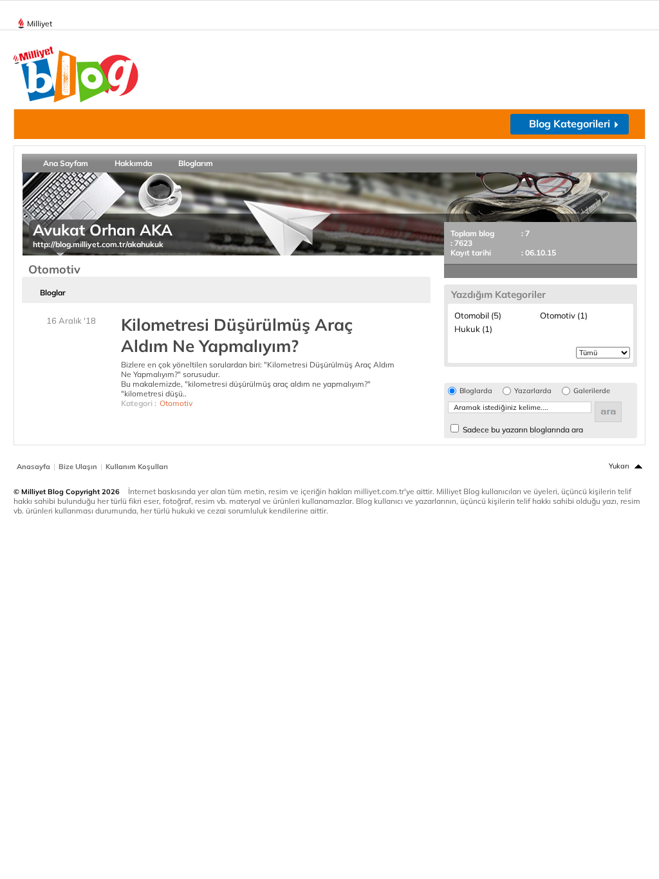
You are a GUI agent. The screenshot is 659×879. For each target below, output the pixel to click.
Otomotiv (176, 403)
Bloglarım (195, 163)
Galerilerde (591, 391)
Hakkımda (133, 163)
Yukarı (619, 465)
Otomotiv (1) (564, 315)
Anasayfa (33, 466)
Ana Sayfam (65, 163)
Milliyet (39, 23)
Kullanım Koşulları (137, 466)
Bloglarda (475, 391)
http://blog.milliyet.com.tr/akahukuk (98, 244)
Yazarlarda (533, 391)
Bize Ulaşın (78, 466)
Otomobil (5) (477, 315)
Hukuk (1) (473, 329)
